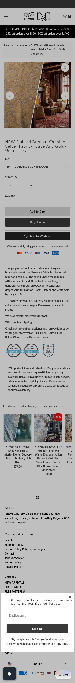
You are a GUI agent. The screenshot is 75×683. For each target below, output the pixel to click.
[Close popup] (70, 597)
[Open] (9, 673)
